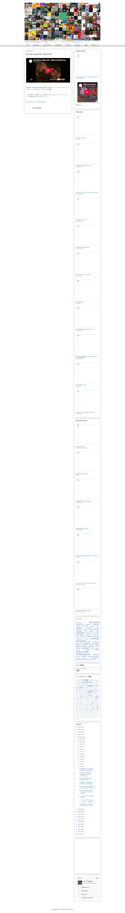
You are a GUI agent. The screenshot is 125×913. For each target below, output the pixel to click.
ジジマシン (96, 705)
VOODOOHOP (94, 658)
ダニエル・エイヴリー (84, 698)
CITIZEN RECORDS (82, 626)
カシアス (97, 711)
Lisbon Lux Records (93, 641)
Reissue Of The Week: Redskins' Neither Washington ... (85, 774)
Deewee (93, 626)
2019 (79, 814)
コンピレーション (88, 687)
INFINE (89, 636)
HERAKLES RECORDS (92, 633)
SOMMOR (96, 654)
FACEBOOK (58, 45)
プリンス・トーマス (87, 694)
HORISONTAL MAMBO (90, 634)
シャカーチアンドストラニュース (83, 712)
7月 (81, 751)
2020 (79, 811)
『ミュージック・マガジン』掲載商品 (87, 685)
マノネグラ (82, 705)
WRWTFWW (79, 659)
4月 (81, 759)
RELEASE (36, 45)
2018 (79, 816)
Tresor (77, 658)
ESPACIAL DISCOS (82, 629)
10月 (81, 744)
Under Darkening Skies (39, 87)
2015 (79, 824)
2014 (79, 826)
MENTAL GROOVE (91, 643)
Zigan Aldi (32, 96)
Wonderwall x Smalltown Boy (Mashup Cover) (86, 769)
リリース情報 (82, 680)
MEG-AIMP (79, 643)
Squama (90, 656)
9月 (81, 746)
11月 (81, 741)
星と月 (77, 718)
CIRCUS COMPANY (92, 624)
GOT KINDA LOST (91, 631)
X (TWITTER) (47, 45)
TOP (28, 45)
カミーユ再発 (89, 705)
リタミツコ (79, 708)
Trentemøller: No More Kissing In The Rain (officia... (85, 792)
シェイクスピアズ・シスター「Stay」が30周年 (87, 800)
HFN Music (80, 635)
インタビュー (81, 703)
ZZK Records (92, 659)
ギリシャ (97, 715)
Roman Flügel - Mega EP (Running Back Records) (87, 787)
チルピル (78, 706)
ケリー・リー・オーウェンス (87, 694)
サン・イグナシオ (80, 717)
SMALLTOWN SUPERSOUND (83, 653)
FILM (90, 629)
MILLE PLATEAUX (82, 645)
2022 (79, 737)
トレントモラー (94, 698)
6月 (81, 754)
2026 (79, 727)
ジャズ (91, 689)
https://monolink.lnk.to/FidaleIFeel (36, 102)
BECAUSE (94, 622)
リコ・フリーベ (80, 700)
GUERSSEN (80, 633)
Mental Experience (89, 646)
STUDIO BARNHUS (81, 656)
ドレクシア (82, 711)
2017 (79, 819)
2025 (79, 729)
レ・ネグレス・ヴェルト (89, 708)
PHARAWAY (85, 648)
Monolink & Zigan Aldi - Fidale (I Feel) (85, 779)
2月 (81, 764)
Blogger (71, 909)
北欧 (81, 688)
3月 (81, 761)
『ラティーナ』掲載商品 (85, 692)
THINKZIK (96, 656)
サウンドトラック (85, 701)
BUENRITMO (80, 624)
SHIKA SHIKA (92, 650)
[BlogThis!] (35, 108)
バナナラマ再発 (89, 703)
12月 (81, 739)
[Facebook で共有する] (38, 108)
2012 (79, 831)
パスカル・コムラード (91, 700)
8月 (81, 749)
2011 (79, 834)
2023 (79, 734)
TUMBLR (68, 45)
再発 (90, 682)
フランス (85, 684)
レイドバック (91, 715)
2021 (79, 809)
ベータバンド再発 (94, 706)
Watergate (86, 659)
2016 (79, 821)
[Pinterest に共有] (40, 108)
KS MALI (86, 639)
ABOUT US (95, 45)
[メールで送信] (33, 108)
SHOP (86, 45)
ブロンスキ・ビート (83, 715)
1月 (81, 766)
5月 (81, 756)
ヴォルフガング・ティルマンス (91, 717)
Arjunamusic (79, 622)
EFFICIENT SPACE (92, 628)
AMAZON (77, 45)
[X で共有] (37, 108)
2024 (79, 732)
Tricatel (85, 658)
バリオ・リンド (82, 714)
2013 (79, 829)
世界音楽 (84, 682)
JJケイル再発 (90, 709)
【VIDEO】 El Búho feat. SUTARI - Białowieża (86, 783)
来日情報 (90, 691)
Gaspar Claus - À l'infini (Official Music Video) (86, 804)
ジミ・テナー (85, 706)
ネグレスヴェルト (90, 711)
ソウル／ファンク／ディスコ (87, 690)
